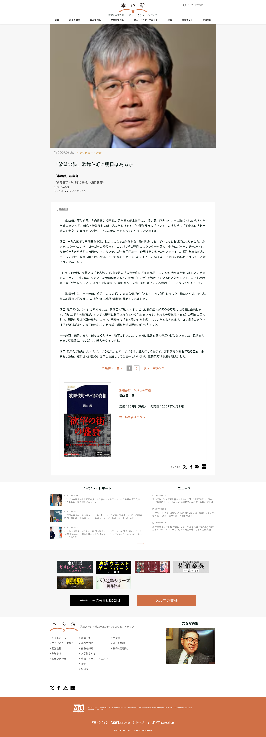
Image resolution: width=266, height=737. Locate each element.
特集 (169, 20)
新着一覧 (86, 638)
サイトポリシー (60, 638)
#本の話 (64, 187)
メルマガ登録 (166, 600)
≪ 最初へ (107, 368)
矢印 (140, 543)
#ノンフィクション (75, 190)
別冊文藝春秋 (120, 648)
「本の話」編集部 (66, 176)
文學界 (116, 638)
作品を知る (95, 20)
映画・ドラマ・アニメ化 (145, 20)
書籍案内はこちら (100, 600)
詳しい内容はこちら (132, 417)
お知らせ (56, 653)
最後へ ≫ (158, 368)
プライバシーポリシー (64, 643)
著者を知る (74, 20)
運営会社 (56, 648)
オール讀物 (119, 643)
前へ (119, 368)
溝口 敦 (63, 209)
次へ (146, 368)
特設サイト (187, 20)
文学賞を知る (117, 20)
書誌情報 (207, 20)
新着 (57, 20)
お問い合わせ (59, 658)
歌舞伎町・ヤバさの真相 (135, 390)
